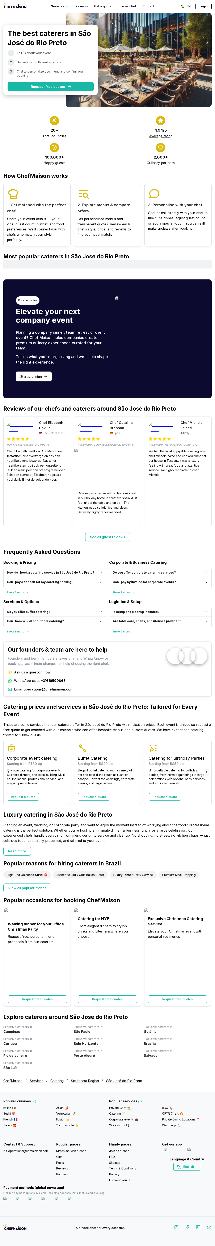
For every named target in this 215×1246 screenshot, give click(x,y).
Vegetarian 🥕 (66, 1113)
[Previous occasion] (8, 957)
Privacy (114, 1174)
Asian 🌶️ (62, 1108)
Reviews (82, 6)
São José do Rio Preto (124, 1081)
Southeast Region (85, 1081)
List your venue (119, 1180)
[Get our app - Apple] (174, 1150)
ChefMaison (12, 1081)
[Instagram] (176, 1228)
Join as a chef (119, 1151)
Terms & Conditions (122, 1168)
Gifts (59, 1157)
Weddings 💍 (171, 1125)
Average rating (160, 136)
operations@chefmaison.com (28, 1151)
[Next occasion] (206, 957)
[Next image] (135, 470)
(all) (34, 1101)
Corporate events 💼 (123, 1119)
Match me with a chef (71, 1151)
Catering (57, 1081)
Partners (62, 1174)
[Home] (14, 6)
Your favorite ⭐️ (67, 1125)
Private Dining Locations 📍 (181, 1119)
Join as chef (127, 6)
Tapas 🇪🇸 (9, 1125)
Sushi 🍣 (9, 1113)
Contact (148, 6)
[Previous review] (8, 471)
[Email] (209, 1228)
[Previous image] (79, 470)
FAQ (112, 1157)
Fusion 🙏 (63, 1119)
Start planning (31, 376)
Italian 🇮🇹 (9, 1108)
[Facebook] (187, 1228)
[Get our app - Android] (198, 1150)
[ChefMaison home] (14, 1229)
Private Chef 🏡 (120, 1108)
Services (36, 1081)
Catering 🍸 (117, 1113)
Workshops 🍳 (119, 1125)
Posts (60, 1162)
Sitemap (114, 1162)
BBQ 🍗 (167, 1108)
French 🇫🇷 (10, 1119)
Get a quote (102, 6)
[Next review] (206, 471)
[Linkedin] (198, 1228)
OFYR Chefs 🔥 (172, 1113)
